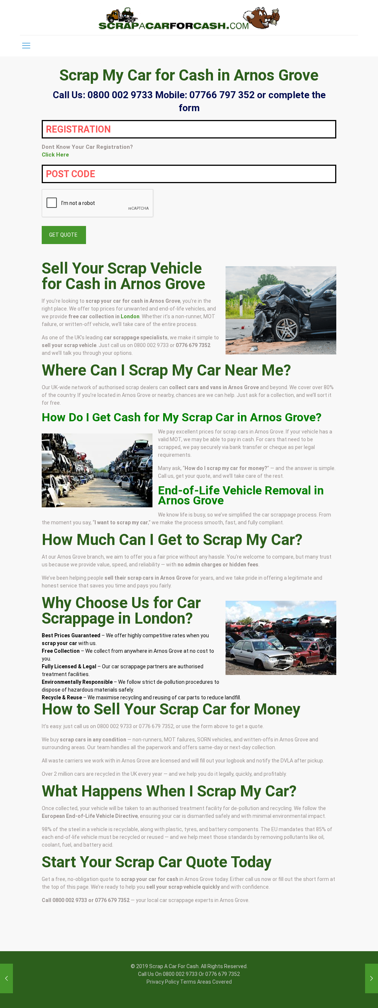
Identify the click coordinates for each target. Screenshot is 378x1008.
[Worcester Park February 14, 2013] (6, 978)
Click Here (55, 154)
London (130, 316)
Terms (188, 982)
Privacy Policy (163, 982)
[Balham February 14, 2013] (371, 978)
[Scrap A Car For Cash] (189, 17)
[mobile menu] (26, 46)
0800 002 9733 (151, 345)
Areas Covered (214, 982)
